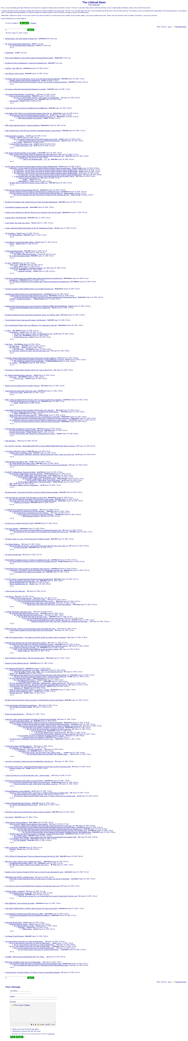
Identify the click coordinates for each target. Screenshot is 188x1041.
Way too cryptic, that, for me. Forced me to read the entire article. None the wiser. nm (41, 646)
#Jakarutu (13, 849)
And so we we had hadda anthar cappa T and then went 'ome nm (43, 618)
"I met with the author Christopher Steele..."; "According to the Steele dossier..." (35, 412)
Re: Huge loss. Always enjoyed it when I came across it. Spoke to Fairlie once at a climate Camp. (45, 796)
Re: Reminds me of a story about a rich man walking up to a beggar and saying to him (41, 532)
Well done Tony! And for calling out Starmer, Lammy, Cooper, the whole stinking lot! (40, 676)
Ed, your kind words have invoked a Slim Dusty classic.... (36, 601)
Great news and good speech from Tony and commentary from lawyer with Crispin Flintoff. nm (39, 675)
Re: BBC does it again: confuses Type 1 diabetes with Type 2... (30, 865)
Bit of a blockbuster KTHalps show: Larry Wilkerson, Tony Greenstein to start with (31, 325)
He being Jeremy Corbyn (17, 432)
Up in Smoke (9, 817)
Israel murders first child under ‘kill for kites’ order (20, 391)
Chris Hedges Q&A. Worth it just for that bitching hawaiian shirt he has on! (28, 113)
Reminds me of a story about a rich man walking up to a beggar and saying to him (35, 530)
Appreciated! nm (23, 181)
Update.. (25, 179)
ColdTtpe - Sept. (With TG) (14, 68)
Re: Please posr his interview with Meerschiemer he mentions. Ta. (35, 116)
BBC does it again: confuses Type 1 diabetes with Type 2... (24, 861)
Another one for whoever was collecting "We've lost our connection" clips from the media (33, 212)
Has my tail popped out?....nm (27, 99)
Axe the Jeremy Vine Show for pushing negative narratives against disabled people (31, 166)
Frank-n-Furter (14, 264)
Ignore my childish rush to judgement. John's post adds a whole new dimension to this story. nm (44, 825)
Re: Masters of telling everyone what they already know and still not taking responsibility (42, 724)
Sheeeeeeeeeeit (19, 894)
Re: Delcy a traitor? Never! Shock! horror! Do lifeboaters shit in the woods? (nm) (39, 156)
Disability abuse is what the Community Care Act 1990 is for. (29, 183)
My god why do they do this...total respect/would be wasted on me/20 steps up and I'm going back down (38, 766)
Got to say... (13, 377)
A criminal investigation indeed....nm (21, 721)
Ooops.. (12, 244)
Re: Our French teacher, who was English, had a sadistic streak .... (48, 754)
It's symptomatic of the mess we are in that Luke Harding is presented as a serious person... (39, 420)
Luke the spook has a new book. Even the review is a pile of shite (26, 497)
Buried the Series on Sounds (19, 924)
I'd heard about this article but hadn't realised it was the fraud (29, 295)
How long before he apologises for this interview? (20, 429)
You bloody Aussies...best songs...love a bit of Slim (39, 603)
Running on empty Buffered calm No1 (17, 663)
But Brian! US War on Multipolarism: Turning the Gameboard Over (26, 63)
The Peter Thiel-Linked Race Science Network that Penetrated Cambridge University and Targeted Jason (43, 827)
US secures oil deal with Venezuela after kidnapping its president (25, 89)
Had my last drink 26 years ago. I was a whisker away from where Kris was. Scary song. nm (39, 546)
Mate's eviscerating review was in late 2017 (23, 415)
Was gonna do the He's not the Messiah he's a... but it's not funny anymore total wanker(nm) (39, 465)
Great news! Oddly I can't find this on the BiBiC (24, 670)
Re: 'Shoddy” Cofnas (20, 835)
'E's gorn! (8, 263)
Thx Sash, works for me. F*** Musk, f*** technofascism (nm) (33, 334)
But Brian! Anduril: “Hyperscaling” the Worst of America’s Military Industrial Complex (32, 492)
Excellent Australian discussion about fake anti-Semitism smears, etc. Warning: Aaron (32, 315)
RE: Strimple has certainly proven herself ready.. (29, 361)
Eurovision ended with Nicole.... (15, 714)
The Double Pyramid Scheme (14, 936)
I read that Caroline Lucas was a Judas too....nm (25, 401)
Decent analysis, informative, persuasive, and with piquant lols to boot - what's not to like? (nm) (44, 454)
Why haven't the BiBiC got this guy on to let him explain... (23, 962)
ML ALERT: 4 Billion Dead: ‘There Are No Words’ (20, 472)
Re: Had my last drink (21, 547)
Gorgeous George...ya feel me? (15, 891)
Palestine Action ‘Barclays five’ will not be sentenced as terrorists (25, 643)
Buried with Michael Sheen (13, 922)
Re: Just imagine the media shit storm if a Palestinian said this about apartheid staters (41, 965)
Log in (25, 23)
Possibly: (12, 137)
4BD (11, 483)
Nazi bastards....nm (16, 748)
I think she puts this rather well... (15, 591)
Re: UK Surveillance (16, 235)
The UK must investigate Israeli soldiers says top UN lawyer (24, 780)
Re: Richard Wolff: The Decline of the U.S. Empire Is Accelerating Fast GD (33, 561)
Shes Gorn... (9, 344)
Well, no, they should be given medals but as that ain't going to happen (36, 649)
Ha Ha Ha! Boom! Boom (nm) (19, 582)
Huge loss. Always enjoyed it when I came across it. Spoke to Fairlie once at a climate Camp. (39, 793)
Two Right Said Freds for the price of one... (18, 612)
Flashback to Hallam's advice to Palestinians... (24, 485)
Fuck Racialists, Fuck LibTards (19, 839)
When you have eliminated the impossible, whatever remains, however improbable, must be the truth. (50, 726)
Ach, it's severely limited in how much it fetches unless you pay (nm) (35, 139)
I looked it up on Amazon (22, 502)
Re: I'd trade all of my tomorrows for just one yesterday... (27, 511)
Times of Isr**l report (16, 392)
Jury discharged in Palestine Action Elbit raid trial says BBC (24, 914)
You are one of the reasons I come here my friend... (30, 599)
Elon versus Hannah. (11, 528)
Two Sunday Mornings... (12, 544)
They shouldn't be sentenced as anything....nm (24, 647)
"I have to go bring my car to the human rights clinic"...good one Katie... (27, 775)
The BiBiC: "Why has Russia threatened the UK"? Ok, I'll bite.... (25, 957)
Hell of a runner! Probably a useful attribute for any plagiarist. (29, 824)
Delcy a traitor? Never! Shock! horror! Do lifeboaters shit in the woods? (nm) (33, 154)
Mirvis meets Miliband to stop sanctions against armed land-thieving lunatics (29, 58)
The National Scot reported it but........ (30, 681)
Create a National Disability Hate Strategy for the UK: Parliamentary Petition (29, 228)
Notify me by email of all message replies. (25, 1029)
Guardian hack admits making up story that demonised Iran (24, 294)
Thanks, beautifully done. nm (19, 584)
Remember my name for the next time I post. (26, 1031)
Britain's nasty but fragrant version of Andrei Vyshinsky (22, 386)
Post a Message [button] (94, 5)
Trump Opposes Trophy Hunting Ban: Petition (19, 242)
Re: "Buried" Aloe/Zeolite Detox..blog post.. (18, 375)
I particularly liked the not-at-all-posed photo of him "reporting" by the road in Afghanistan (42, 418)
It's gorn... (8, 330)
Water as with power (11, 847)
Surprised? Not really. (25, 271)
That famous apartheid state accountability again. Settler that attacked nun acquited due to (34, 278)
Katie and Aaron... (11, 441)
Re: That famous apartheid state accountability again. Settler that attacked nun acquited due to (40, 281)
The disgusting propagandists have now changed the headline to (30, 915)
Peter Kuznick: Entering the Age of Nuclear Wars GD (22, 190)
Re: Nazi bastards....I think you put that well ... (28, 749)
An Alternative (14, 332)
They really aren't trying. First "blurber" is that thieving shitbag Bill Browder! (33, 501)
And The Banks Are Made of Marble (21, 707)
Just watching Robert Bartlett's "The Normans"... (20, 94)
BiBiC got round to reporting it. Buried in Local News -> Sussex (29, 689)
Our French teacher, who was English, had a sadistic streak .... (42, 752)
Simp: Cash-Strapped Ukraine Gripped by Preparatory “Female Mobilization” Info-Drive (37, 359)
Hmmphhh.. (22, 927)
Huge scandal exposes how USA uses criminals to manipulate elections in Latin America (33, 130)
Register (27, 1005)
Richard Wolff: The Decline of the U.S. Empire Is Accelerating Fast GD (27, 560)
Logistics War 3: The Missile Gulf (15, 218)
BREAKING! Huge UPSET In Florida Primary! (19, 877)
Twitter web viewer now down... (15, 136)
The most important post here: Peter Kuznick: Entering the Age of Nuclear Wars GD (36, 193)
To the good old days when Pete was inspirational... (21, 705)
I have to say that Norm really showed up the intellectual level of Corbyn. (32, 433)
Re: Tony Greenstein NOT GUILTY (20, 678)
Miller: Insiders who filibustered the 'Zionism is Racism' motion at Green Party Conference (33, 400)
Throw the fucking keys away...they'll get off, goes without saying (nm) (36, 784)
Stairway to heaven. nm (17, 768)
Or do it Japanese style (38, 731)
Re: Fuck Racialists (20, 840)
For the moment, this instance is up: (21, 144)
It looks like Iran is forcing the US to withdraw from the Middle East (26, 108)
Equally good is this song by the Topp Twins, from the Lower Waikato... (49, 604)
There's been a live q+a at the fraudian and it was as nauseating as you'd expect (35, 416)
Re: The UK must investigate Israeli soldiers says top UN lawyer (30, 782)
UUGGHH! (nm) (23, 158)
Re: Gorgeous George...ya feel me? (21, 893)
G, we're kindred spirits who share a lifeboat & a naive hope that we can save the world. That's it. (44, 176)
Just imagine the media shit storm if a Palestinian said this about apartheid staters (35, 963)
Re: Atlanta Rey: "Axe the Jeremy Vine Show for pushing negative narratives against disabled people (45, 170)
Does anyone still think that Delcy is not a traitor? (20, 153)
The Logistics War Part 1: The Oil (15, 451)
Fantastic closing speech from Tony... (21, 691)
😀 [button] (38, 1024)
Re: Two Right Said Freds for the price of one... (24, 613)
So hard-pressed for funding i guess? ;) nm (23, 863)
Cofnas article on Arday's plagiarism (16, 822)
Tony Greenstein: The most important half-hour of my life (27, 686)
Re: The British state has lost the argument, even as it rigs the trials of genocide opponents (38, 82)
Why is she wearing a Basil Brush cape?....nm (24, 581)
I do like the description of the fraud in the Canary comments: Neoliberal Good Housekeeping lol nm (45, 297)
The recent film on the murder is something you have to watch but (43, 727)
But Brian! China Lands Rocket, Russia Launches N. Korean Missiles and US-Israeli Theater (34, 700)
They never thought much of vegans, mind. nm (28, 794)
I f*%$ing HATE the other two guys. (21, 598)
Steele (16, 413)
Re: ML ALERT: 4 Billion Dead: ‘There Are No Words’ (26, 474)
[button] (31, 1025)
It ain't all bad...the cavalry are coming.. (17, 223)
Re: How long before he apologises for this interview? (26, 430)
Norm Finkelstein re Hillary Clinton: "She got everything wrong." (25, 658)
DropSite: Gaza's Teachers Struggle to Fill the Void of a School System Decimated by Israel (34, 872)
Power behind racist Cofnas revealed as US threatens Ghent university (27, 568)
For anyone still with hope (13, 554)
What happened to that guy (31, 516)
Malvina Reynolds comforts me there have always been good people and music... (30, 628)
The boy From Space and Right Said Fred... (19, 746)
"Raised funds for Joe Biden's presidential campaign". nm (28, 268)
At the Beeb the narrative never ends (16, 207)
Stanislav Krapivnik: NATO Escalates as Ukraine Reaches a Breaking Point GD (35, 191)
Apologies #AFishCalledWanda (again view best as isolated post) (30, 308)
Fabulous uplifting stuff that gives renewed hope (25, 80)
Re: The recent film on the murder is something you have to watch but (49, 729)
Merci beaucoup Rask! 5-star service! (30, 118)
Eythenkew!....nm (23, 751)
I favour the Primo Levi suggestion (33, 737)
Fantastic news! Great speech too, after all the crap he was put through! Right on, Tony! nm (38, 685)
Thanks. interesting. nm (17, 252)
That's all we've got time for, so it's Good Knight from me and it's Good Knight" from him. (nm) (47, 896)
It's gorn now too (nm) (21, 337)
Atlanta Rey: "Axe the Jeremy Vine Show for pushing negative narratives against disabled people (40, 168)
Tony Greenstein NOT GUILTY (14, 668)
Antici (16, 266)
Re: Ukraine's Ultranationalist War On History (24, 805)
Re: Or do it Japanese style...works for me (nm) (51, 732)
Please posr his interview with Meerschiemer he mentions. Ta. (29, 115)
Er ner (16, 269)
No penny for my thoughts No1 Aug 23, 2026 (19, 523)
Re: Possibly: (18, 142)
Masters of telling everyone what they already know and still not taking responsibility (36, 722)
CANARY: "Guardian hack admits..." (21, 299)
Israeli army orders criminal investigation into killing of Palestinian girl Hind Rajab (30, 719)
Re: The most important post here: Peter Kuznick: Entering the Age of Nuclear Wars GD (41, 195)
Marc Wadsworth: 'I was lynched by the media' (19, 903)
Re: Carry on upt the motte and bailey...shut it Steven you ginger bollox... (37, 98)
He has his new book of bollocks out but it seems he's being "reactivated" (37, 421)
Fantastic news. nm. (16, 693)
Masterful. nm (18, 688)
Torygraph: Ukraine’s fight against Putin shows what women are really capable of (30, 358)
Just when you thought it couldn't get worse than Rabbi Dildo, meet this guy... (29, 761)
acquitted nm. (14, 280)
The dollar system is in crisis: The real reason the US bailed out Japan (27, 539)
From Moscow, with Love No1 (14, 73)
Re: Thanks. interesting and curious (25, 254)
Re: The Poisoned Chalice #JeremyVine (17, 44)
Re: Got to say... (19, 378)
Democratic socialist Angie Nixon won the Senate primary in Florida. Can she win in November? (40, 879)
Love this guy (9, 596)
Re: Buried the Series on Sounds (24, 926)
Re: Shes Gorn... (15, 346)
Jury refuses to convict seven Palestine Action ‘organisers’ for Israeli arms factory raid (32, 886)
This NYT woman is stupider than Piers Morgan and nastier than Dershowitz (29, 579)
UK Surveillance (10, 233)
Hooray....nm (14, 673)
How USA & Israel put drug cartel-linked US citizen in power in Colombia (28, 812)
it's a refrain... (14, 363)
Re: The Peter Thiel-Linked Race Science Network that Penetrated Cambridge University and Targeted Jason (48, 829)
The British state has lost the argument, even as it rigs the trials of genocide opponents (32, 79)
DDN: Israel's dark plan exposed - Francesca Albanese (22, 125)
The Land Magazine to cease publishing (17, 791)
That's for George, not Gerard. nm (28, 178)
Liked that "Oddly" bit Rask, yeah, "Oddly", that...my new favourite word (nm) (38, 672)
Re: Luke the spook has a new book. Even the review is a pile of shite (32, 499)
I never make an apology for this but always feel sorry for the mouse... (32, 630)
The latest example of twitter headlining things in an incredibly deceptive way (29, 289)
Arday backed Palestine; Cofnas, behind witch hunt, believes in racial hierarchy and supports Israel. (45, 837)
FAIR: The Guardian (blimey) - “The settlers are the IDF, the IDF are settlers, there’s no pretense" (35, 637)
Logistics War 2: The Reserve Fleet (21, 453)
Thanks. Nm (18, 335)
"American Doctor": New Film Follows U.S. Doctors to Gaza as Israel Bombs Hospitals (32, 972)
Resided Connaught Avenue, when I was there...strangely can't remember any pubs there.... (60, 621)
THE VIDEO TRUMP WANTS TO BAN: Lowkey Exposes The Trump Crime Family (31, 908)
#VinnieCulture (14, 101)
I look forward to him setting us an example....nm (29, 572)
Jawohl (16, 403)
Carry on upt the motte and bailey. (20, 96)
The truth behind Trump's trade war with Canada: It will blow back (25, 320)
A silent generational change (14, 251)
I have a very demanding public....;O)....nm (36, 159)
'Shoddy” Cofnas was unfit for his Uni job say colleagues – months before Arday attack (37, 834)
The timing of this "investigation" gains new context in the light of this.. (32, 739)
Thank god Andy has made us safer (16, 461)
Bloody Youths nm (24, 651)
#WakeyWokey (27, 929)
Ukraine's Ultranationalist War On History (18, 803)
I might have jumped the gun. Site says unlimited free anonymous (39, 141)
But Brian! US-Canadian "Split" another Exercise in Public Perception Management (31, 202)
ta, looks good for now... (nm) (23, 145)
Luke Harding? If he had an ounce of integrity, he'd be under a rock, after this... (30, 410)
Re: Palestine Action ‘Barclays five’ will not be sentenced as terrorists (31, 644)
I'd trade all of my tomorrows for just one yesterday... (21, 509)
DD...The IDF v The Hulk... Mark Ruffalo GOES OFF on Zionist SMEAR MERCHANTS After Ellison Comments (40, 446)
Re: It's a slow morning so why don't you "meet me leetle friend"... (30, 943)
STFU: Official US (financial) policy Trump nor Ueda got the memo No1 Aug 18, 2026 (32, 856)
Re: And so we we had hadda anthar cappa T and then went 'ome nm (48, 620)
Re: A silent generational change (20, 256)
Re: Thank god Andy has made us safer (22, 463)
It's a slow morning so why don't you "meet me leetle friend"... (24, 941)
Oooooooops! (9, 52)
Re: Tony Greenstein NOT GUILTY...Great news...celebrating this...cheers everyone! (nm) (38, 683)
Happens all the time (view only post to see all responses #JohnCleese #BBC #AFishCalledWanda (36, 306)
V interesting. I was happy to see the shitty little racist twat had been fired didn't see (36, 570)
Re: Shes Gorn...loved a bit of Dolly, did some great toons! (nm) (30, 351)
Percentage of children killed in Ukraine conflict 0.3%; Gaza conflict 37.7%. (29, 370)
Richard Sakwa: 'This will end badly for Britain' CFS (21, 38)
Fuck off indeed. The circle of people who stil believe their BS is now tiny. (41, 735)
